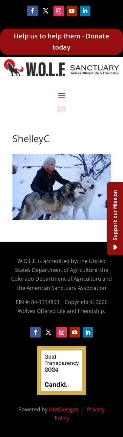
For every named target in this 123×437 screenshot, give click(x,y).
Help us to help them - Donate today (61, 42)
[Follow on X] (45, 11)
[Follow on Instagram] (58, 11)
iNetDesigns (64, 409)
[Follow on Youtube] (72, 11)
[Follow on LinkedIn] (85, 11)
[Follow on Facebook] (32, 11)
